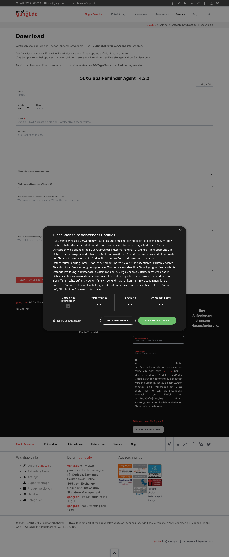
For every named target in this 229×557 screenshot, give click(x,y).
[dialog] (114, 278)
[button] (67, 320)
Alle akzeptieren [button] (157, 320)
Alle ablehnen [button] (117, 320)
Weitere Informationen (92, 289)
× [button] (180, 230)
